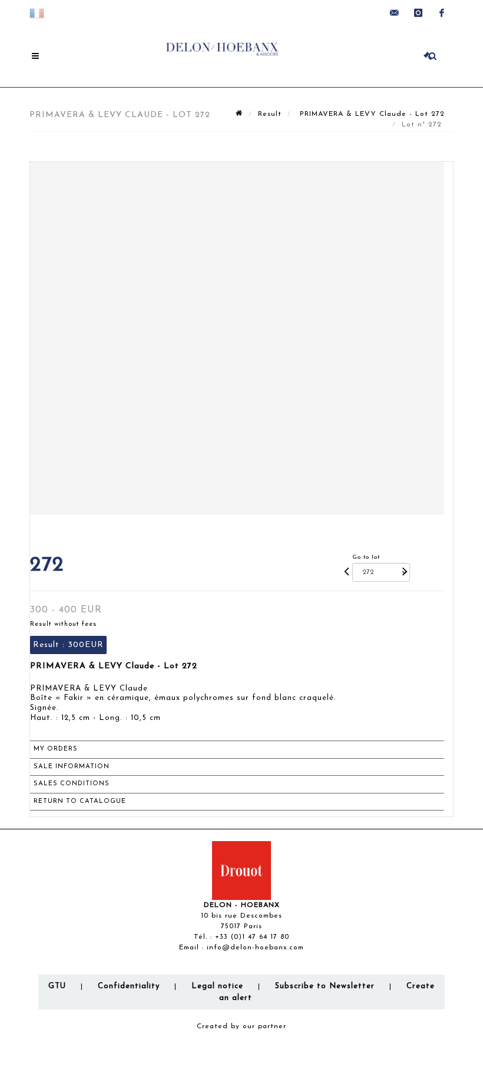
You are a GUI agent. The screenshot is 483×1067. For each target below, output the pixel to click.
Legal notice (217, 986)
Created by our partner (241, 1026)
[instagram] (418, 13)
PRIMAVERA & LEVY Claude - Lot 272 (371, 114)
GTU (57, 986)
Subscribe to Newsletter (325, 986)
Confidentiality (129, 986)
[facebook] (442, 13)
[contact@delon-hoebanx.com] (394, 13)
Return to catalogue (80, 801)
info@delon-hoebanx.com (255, 947)
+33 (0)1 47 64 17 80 (252, 937)
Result (270, 114)
